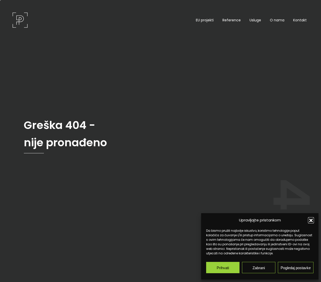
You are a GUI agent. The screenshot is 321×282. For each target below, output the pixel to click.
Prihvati (223, 267)
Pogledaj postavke (296, 267)
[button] (310, 220)
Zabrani (259, 267)
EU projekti (205, 20)
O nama (277, 20)
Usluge (255, 20)
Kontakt (300, 20)
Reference (231, 20)
